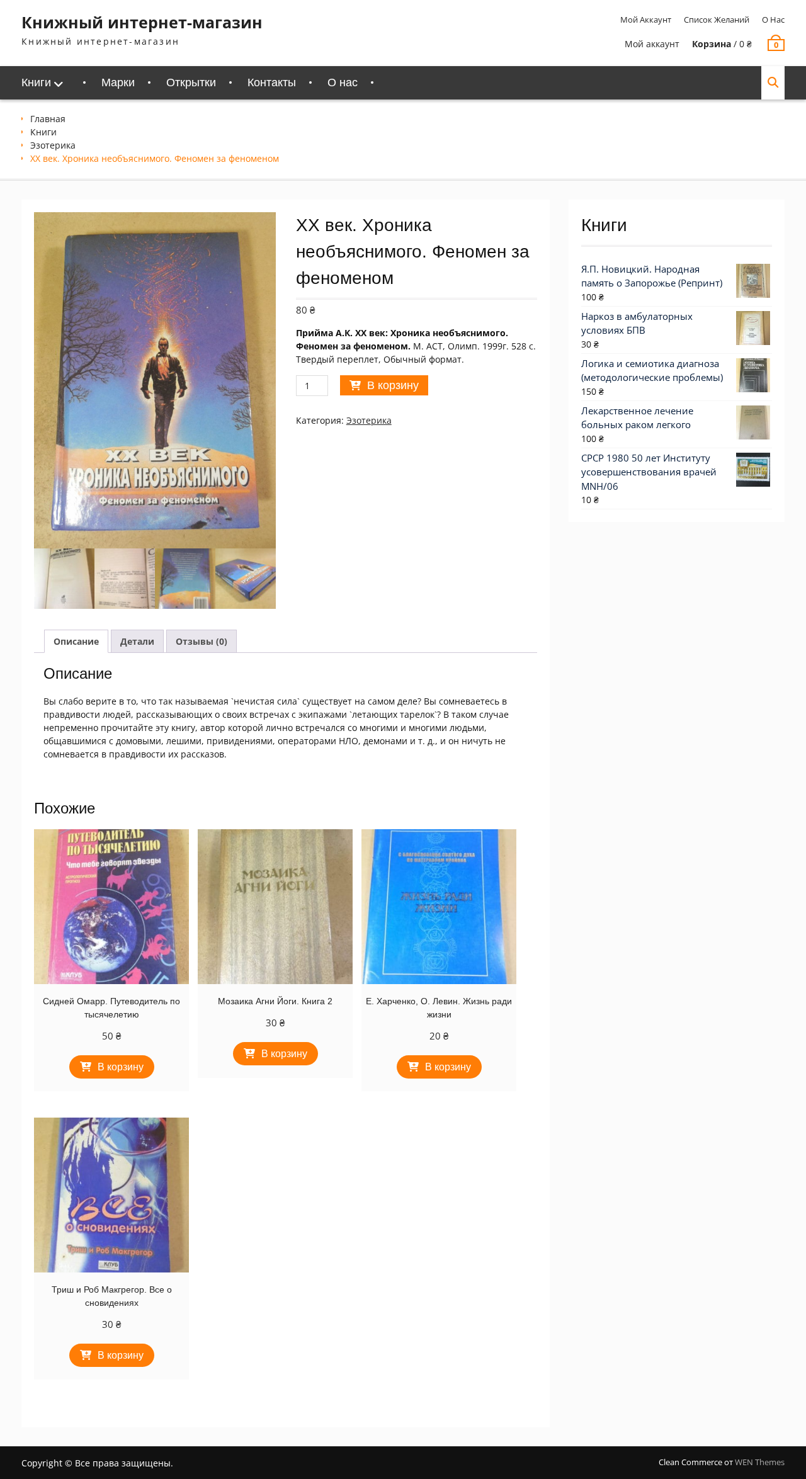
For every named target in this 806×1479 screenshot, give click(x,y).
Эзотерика (53, 145)
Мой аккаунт (645, 19)
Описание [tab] (76, 641)
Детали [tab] (137, 641)
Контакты (271, 82)
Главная (47, 119)
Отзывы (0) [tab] (201, 641)
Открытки (191, 82)
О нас (773, 19)
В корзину (393, 385)
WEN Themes (760, 1462)
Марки (118, 82)
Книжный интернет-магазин (142, 22)
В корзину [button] (121, 1067)
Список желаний (716, 19)
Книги (36, 82)
